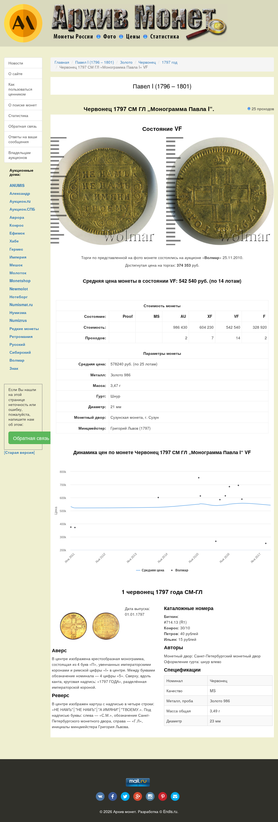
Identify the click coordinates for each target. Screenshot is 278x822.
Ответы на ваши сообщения (22, 139)
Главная (62, 62)
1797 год (169, 62)
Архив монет (124, 811)
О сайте (15, 73)
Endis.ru (170, 811)
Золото (126, 62)
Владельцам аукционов (19, 155)
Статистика (18, 115)
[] (19, 452)
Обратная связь (22, 126)
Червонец (147, 62)
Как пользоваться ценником (20, 89)
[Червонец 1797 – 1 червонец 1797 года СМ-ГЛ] (73, 625)
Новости (15, 63)
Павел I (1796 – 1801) (94, 62)
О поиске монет (22, 104)
